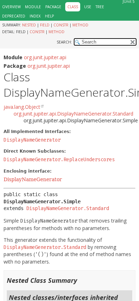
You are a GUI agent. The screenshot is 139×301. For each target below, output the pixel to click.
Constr (60, 24)
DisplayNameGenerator (32, 140)
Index (35, 16)
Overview (11, 6)
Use (87, 6)
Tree (100, 6)
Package (53, 6)
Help (49, 16)
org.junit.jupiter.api (45, 57)
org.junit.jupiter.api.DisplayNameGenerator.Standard (73, 113)
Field (45, 24)
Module (33, 6)
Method (80, 24)
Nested (29, 24)
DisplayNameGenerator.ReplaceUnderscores (59, 160)
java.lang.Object (22, 106)
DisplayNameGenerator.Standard (67, 208)
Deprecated (13, 16)
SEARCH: (64, 42)
